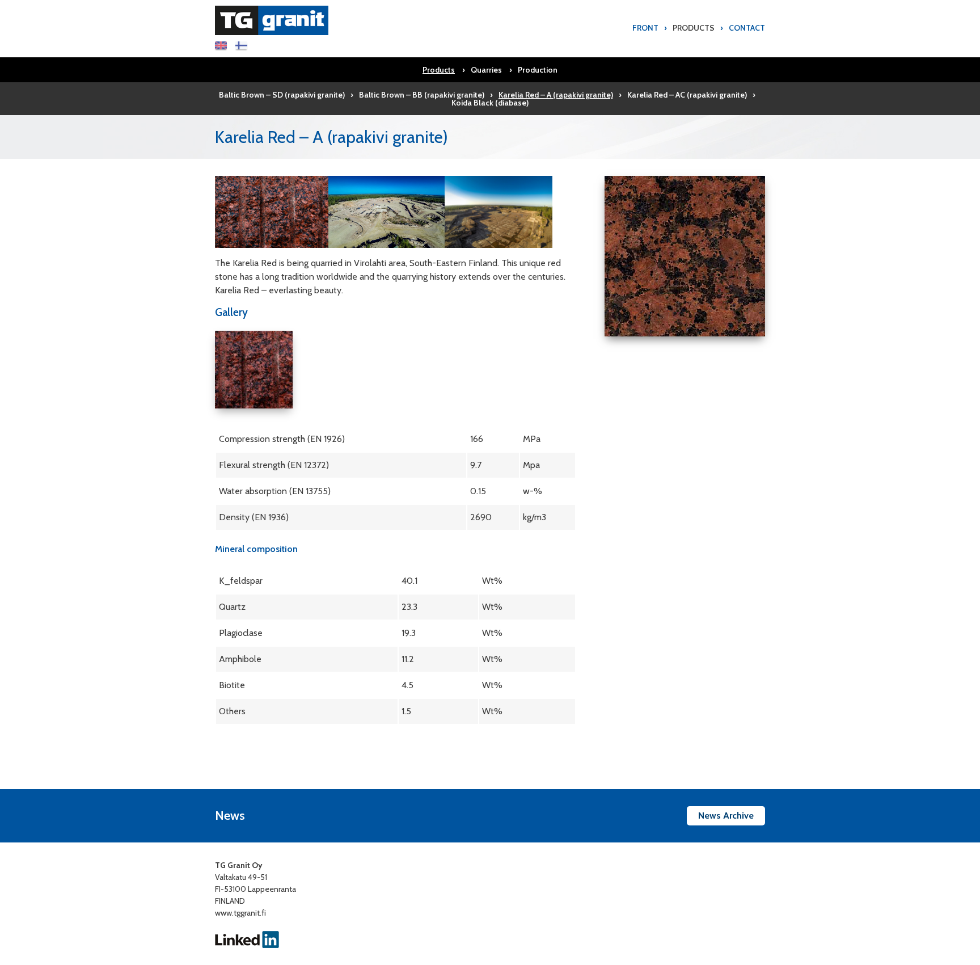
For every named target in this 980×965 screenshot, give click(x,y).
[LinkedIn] (247, 938)
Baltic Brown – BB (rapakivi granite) (421, 95)
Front (645, 28)
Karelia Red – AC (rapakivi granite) (687, 95)
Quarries (486, 70)
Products (694, 28)
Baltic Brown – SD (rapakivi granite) (282, 95)
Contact (747, 28)
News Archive (726, 815)
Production (537, 70)
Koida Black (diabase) (490, 103)
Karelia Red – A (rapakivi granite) (556, 95)
